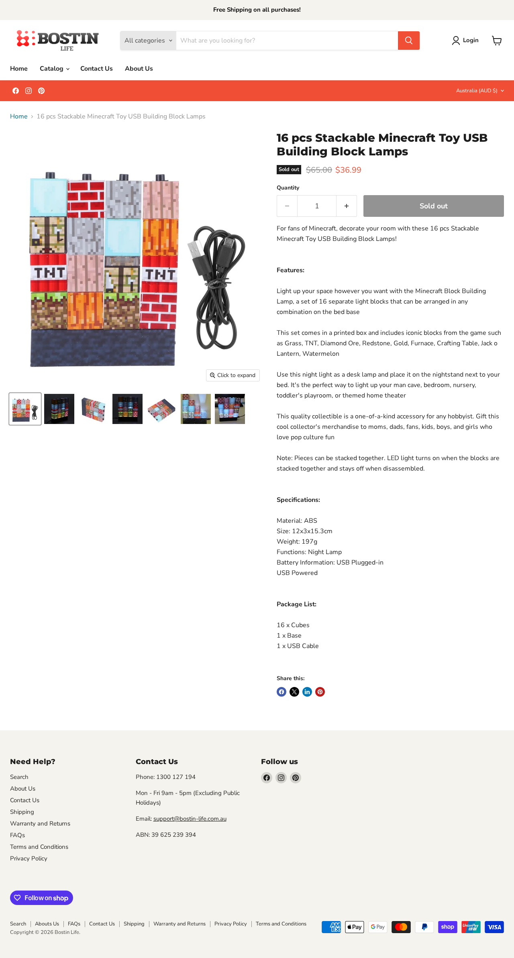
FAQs (17, 835)
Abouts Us (47, 923)
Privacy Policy (28, 858)
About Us (139, 68)
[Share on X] (294, 692)
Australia (477, 90)
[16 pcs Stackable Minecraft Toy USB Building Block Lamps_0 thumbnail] (25, 409)
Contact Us (96, 68)
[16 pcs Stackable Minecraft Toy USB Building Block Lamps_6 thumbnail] (230, 409)
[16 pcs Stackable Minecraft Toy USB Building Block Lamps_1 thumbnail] (93, 409)
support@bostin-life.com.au (189, 819)
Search (19, 777)
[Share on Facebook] (281, 692)
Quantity (288, 188)
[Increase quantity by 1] (347, 206)
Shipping (22, 812)
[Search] (409, 40)
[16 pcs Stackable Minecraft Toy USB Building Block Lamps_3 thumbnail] (161, 409)
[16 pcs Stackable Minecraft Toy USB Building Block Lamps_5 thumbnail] (196, 409)
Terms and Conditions (39, 847)
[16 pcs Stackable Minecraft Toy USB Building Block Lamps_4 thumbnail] (127, 409)
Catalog (52, 68)
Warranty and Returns (40, 823)
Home (19, 68)
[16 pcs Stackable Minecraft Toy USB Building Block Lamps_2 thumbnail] (59, 409)
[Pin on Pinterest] (320, 692)
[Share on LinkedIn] (307, 692)
